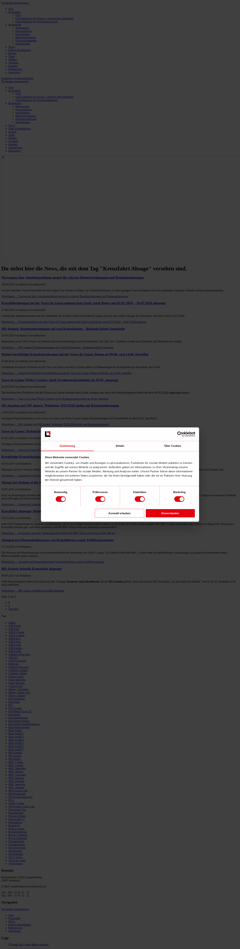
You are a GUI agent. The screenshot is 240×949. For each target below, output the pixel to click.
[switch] (100, 499)
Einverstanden (170, 513)
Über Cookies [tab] (172, 445)
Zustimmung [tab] (67, 445)
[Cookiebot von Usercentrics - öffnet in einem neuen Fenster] (179, 434)
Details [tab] (120, 445)
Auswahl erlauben (119, 513)
